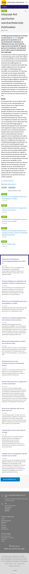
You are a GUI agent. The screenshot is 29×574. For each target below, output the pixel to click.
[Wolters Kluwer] (14, 546)
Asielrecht (4, 187)
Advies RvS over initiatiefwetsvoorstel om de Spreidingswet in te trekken (14, 302)
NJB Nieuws (7, 509)
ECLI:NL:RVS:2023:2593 (7, 181)
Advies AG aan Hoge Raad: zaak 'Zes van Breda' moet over (13, 409)
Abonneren (3, 525)
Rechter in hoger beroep (9, 244)
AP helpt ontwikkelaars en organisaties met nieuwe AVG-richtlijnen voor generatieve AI (14, 282)
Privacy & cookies (9, 563)
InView (2, 541)
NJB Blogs (7, 510)
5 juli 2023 (15, 38)
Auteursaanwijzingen (6, 520)
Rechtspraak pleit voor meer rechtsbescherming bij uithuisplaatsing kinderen (13, 363)
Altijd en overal (20, 563)
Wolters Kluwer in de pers (7, 537)
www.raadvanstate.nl (10, 184)
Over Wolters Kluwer (6, 536)
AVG (15, 563)
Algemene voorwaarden (14, 566)
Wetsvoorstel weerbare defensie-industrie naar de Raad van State (14, 342)
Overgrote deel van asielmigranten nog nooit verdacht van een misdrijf (14, 454)
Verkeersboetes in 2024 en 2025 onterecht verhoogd (13, 431)
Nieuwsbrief (4, 522)
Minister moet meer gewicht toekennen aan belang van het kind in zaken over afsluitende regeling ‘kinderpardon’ (14, 233)
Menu (5, 7)
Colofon (3, 519)
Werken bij (3, 539)
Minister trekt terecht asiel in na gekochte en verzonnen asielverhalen (14, 382)
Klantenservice (4, 529)
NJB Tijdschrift (8, 507)
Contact (3, 524)
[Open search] (26, 2)
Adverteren (3, 527)
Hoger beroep (12, 187)
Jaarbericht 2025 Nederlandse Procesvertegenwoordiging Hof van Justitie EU (14, 261)
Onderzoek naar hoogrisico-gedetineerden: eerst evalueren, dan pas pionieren (14, 319)
